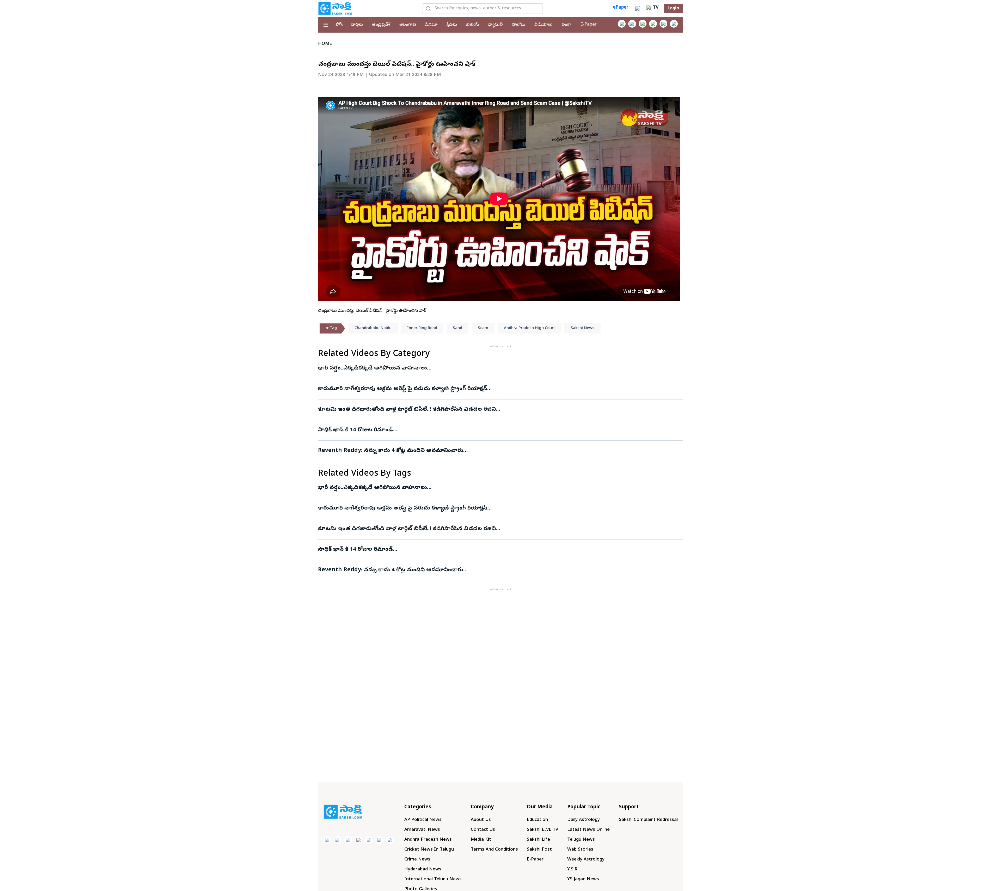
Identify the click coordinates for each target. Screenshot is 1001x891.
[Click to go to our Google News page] (674, 24)
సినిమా (431, 25)
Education (537, 820)
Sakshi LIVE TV (542, 830)
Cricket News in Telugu (429, 850)
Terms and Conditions (494, 850)
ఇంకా (566, 25)
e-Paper (588, 25)
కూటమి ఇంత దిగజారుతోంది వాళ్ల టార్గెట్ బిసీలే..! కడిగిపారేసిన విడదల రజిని (407, 409)
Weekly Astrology (586, 860)
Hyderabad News (422, 869)
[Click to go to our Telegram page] (379, 840)
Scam (483, 328)
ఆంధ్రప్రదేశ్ (381, 25)
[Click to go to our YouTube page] (663, 24)
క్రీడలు (452, 25)
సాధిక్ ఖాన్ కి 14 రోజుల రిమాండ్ (355, 430)
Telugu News (581, 840)
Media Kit (481, 840)
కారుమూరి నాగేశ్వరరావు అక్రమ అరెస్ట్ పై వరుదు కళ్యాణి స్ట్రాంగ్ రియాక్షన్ (402, 389)
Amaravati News (422, 830)
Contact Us (483, 830)
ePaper (620, 8)
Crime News (417, 860)
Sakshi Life (538, 840)
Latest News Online (588, 830)
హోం (339, 25)
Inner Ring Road (422, 328)
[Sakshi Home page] (335, 8)
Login (673, 8)
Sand (457, 328)
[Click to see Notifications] (637, 9)
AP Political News (423, 820)
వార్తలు (357, 25)
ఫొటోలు (518, 25)
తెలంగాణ (407, 25)
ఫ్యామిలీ (495, 25)
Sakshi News (582, 328)
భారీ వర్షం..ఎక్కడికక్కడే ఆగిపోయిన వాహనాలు (372, 368)
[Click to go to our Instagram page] (653, 24)
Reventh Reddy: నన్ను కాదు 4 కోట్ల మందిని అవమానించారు (390, 450)
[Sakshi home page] (342, 812)
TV (655, 8)
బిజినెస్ (472, 25)
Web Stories (580, 850)
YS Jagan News (583, 879)
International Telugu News (433, 879)
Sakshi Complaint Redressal (648, 820)
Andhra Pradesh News (428, 840)
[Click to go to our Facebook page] (622, 24)
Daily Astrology (583, 820)
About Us (481, 820)
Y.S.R (572, 869)
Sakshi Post (539, 850)
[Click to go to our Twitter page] (642, 24)
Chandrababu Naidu (373, 328)
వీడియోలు (543, 25)
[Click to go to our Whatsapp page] (632, 24)
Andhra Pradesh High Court (529, 328)
